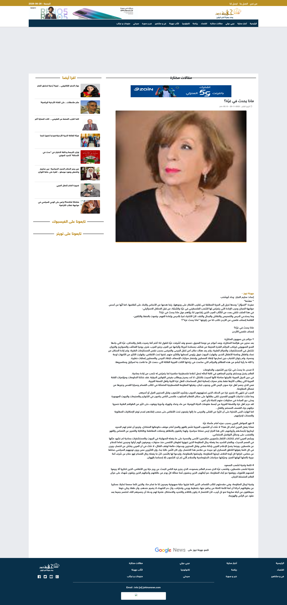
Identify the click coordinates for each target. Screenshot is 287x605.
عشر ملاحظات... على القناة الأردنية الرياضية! (60, 102)
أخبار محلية (242, 23)
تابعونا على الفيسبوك (69, 220)
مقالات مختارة (216, 23)
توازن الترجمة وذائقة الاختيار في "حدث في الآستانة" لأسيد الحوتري (61, 153)
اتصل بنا (244, 3)
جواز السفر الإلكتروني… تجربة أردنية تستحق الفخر (58, 85)
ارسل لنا (234, 3)
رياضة (195, 23)
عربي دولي (230, 23)
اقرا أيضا (68, 77)
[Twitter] (45, 576)
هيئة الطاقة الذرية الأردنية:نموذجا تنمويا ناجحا (59, 135)
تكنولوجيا (186, 23)
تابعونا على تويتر (68, 233)
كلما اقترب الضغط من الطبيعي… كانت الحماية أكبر (57, 118)
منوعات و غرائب (123, 23)
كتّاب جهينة (174, 23)
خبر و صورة (147, 23)
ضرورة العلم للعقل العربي (68, 185)
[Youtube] (51, 576)
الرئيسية (253, 23)
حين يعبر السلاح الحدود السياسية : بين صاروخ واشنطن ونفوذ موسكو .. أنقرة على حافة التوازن (58, 170)
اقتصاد (204, 23)
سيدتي (136, 23)
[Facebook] (39, 576)
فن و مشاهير (160, 23)
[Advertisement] (143, 50)
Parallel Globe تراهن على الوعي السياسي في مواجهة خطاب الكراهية (58, 203)
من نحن (253, 3)
